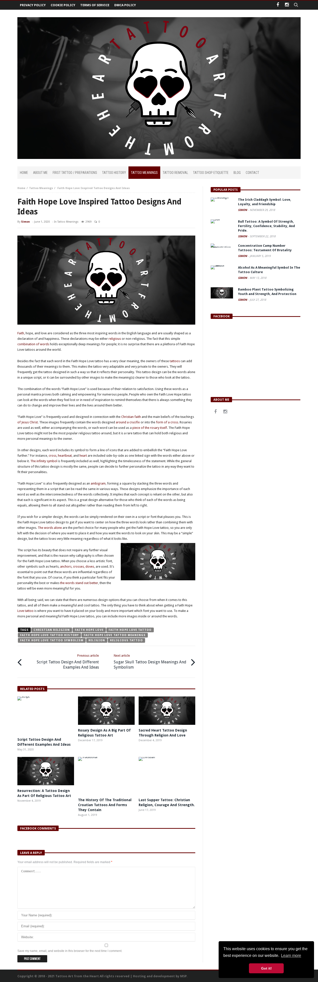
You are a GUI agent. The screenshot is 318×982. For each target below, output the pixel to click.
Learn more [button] (291, 955)
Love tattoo (25, 611)
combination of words (33, 344)
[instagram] (286, 5)
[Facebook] (277, 5)
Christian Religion (52, 630)
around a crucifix (128, 422)
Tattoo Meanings (41, 188)
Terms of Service (94, 5)
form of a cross (166, 422)
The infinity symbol (43, 461)
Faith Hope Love (89, 630)
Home (21, 188)
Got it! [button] (266, 968)
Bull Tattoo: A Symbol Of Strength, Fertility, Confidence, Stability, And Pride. (266, 226)
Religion (96, 640)
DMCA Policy (125, 5)
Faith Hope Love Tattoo (130, 630)
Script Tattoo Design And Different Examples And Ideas (68, 662)
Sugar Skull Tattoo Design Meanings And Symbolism (150, 662)
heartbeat (65, 455)
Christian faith (131, 417)
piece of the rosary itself (149, 428)
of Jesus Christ (27, 422)
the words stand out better (79, 583)
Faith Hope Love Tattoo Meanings (115, 635)
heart (83, 455)
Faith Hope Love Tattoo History (49, 635)
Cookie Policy (63, 5)
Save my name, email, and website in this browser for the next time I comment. (69, 951)
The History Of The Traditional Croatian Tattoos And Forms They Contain (104, 805)
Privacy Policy (33, 5)
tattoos (175, 361)
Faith (20, 333)
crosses (78, 566)
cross (52, 455)
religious (115, 339)
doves (89, 566)
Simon (25, 221)
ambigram (98, 483)
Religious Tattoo (126, 640)
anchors (66, 566)
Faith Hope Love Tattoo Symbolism (51, 640)
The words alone (50, 528)
